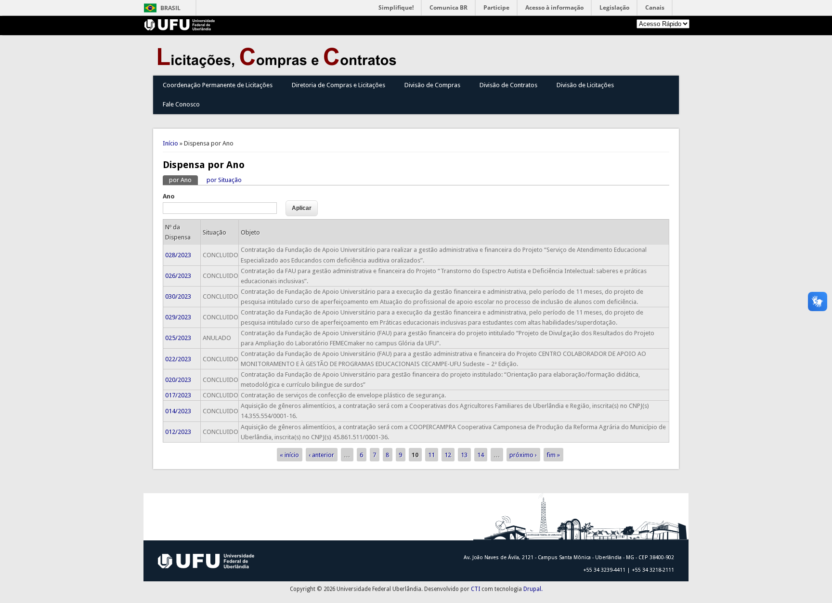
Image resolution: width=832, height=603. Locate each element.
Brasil (170, 8)
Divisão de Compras (432, 85)
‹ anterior (321, 455)
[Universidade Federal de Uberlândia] (179, 28)
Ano (169, 196)
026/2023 (178, 275)
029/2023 (178, 317)
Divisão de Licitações (585, 85)
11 (431, 455)
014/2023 (178, 411)
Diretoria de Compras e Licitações (338, 85)
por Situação (224, 180)
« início (289, 455)
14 (480, 455)
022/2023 (178, 359)
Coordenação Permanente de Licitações (218, 85)
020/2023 (178, 379)
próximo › (523, 455)
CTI (475, 589)
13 (464, 455)
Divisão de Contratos (508, 85)
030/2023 (178, 296)
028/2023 (178, 255)
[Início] (279, 65)
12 (447, 455)
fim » (553, 455)
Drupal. (533, 589)
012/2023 (178, 431)
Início (170, 143)
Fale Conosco (181, 104)
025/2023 (178, 337)
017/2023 (178, 395)
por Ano (183, 180)
